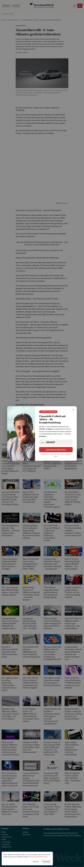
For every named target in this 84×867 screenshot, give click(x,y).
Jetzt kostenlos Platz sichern (56, 450)
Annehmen (46, 861)
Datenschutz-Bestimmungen (38, 857)
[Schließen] (73, 410)
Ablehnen (36, 861)
